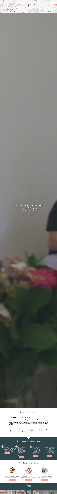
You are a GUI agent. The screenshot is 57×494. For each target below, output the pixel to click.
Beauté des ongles (28, 474)
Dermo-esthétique (8, 446)
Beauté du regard (45, 474)
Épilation (12, 474)
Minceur (20, 446)
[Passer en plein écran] (56, 3)
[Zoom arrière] (56, 2)
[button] (28, 5)
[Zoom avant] (56, 1)
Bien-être (49, 446)
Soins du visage (36, 446)
